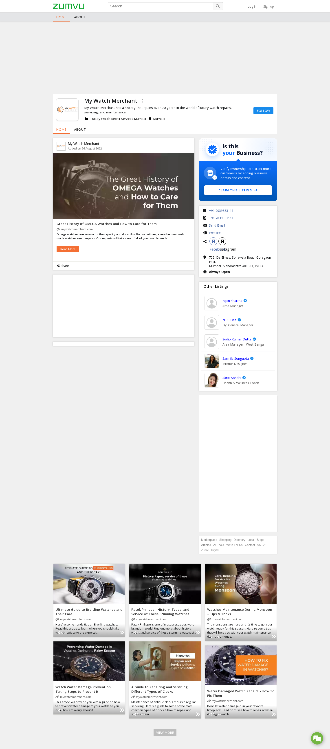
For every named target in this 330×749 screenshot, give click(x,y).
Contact (250, 544)
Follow (263, 110)
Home (61, 17)
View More (165, 732)
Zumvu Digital (210, 550)
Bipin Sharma (232, 300)
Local (251, 539)
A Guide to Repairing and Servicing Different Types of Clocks (159, 689)
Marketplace (209, 539)
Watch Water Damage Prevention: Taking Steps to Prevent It (83, 689)
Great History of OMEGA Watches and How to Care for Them (107, 223)
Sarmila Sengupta (235, 358)
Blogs (260, 539)
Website (215, 233)
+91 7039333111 (221, 210)
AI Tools (218, 544)
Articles (206, 544)
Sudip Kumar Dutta (236, 339)
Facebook (213, 241)
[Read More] (122, 632)
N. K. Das (229, 320)
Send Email (217, 225)
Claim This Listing (235, 190)
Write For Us (234, 544)
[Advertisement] (165, 57)
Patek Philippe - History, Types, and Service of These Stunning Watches (160, 611)
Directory (239, 539)
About (80, 17)
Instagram (222, 241)
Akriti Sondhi (231, 377)
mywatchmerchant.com (77, 229)
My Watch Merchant (83, 144)
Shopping (225, 539)
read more (67, 249)
